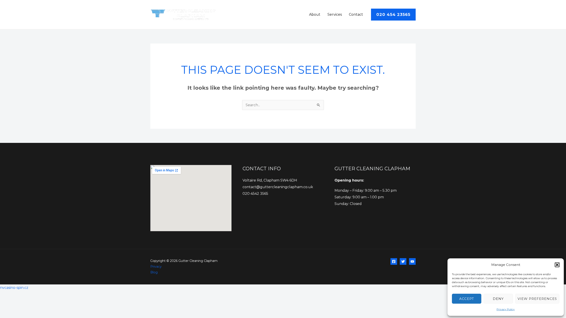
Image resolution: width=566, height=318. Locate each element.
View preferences (537, 299)
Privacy (156, 267)
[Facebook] (393, 261)
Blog (154, 272)
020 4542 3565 (255, 193)
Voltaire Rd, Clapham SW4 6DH (270, 180)
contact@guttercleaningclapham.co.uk (278, 187)
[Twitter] (403, 261)
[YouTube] (412, 261)
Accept (466, 299)
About (314, 14)
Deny (498, 299)
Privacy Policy (506, 309)
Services (334, 14)
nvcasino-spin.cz (14, 288)
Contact (356, 14)
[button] (557, 265)
